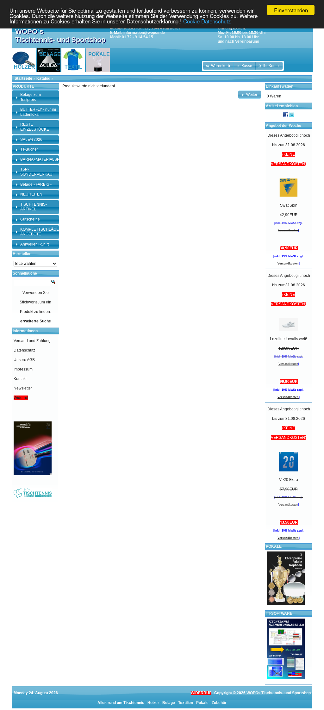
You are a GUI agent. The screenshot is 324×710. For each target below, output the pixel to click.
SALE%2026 (31, 139)
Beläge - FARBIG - (36, 184)
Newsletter (23, 388)
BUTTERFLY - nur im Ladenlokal (38, 112)
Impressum (23, 369)
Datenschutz (24, 350)
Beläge (168, 703)
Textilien (185, 703)
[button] (218, 66)
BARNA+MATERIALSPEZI (42, 159)
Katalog (43, 78)
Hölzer (153, 703)
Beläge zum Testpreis (30, 97)
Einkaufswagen (279, 86)
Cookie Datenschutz (207, 21)
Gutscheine (30, 219)
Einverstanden (291, 10)
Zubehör (219, 703)
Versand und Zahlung (32, 341)
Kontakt (20, 379)
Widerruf (21, 397)
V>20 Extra (288, 479)
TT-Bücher (29, 149)
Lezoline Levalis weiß (288, 339)
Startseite (23, 78)
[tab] (35, 97)
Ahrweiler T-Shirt (34, 244)
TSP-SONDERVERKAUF (37, 172)
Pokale (202, 703)
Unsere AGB (24, 360)
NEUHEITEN (31, 194)
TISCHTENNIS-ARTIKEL (33, 207)
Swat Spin (288, 205)
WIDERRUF (201, 693)
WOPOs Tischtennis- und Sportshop (278, 693)
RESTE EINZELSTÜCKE (34, 127)
